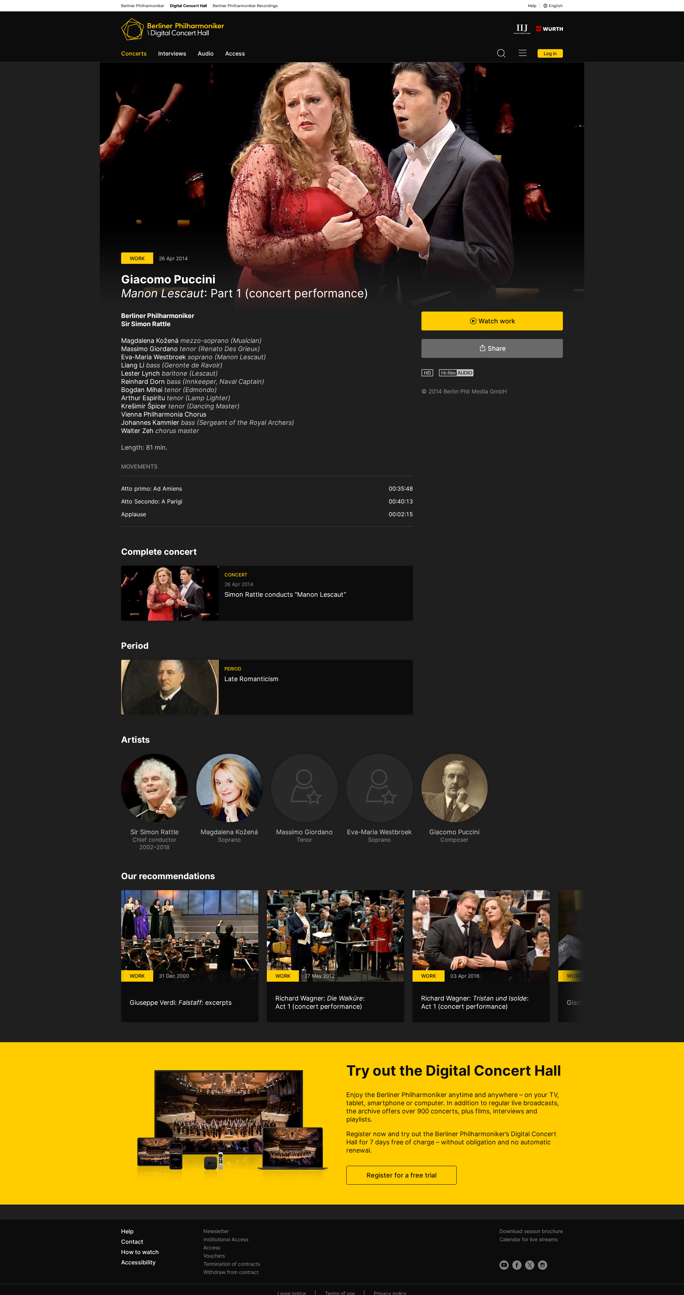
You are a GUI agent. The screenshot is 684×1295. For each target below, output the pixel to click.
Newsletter (216, 1231)
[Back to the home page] (172, 29)
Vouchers (214, 1256)
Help (532, 6)
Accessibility (138, 1262)
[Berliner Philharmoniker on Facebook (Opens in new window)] (517, 1265)
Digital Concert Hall (188, 6)
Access (235, 53)
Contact (132, 1241)
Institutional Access (225, 1239)
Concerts (134, 53)
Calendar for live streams (528, 1239)
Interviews (172, 53)
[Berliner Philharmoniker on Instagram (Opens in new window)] (542, 1265)
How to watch (140, 1251)
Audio (206, 53)
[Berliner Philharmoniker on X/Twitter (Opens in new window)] (529, 1265)
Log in (550, 53)
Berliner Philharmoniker (142, 6)
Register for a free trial (401, 1175)
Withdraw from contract (231, 1272)
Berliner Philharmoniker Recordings (245, 6)
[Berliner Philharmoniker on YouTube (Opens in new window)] (504, 1265)
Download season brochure (531, 1231)
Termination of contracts (231, 1264)
